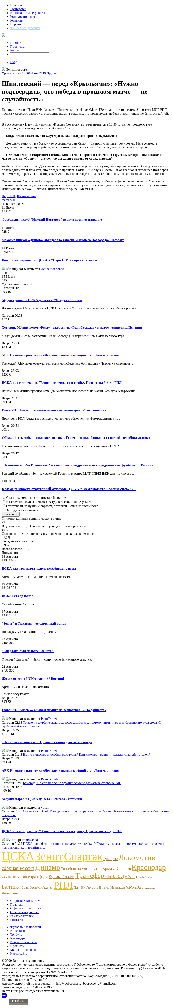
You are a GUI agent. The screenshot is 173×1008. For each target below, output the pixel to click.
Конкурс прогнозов (24, 16)
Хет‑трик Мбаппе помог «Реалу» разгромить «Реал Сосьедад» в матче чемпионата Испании (72, 327)
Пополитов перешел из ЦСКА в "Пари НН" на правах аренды (49, 260)
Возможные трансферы (30, 877)
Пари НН (8, 196)
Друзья (52, 73)
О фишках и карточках (26, 908)
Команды (16, 20)
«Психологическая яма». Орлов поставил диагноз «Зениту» (47, 742)
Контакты (17, 920)
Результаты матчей (23, 942)
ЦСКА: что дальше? (17, 596)
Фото (38, 73)
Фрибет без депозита (25, 28)
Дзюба (148, 877)
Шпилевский (26, 196)
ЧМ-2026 (135, 887)
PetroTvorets (49, 718)
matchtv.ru (9, 200)
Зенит (49, 856)
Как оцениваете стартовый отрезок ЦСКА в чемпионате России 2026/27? (69, 489)
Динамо (47, 867)
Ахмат (47, 887)
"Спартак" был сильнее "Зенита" (28, 651)
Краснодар (149, 867)
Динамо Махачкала (112, 887)
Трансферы (18, 9)
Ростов (95, 868)
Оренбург (36, 887)
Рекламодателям (22, 916)
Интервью (17, 930)
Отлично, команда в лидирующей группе (36, 497)
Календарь (17, 938)
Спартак (83, 856)
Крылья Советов (116, 868)
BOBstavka (30, 840)
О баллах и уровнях (24, 912)
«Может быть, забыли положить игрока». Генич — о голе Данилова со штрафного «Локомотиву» (76, 437)
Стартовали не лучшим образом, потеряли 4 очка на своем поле (52, 506)
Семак (6, 877)
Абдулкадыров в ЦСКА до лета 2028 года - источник (42, 300)
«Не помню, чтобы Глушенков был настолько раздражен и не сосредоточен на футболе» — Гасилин (77, 465)
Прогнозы (17, 46)
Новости (16, 43)
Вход (13, 62)
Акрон (92, 887)
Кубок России (61, 876)
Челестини (10, 893)
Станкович (150, 887)
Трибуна (16, 934)
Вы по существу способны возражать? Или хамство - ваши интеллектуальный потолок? (86, 754)
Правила (16, 5)
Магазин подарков (23, 949)
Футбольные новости (25, 927)
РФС (115, 859)
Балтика (11, 887)
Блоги (14, 50)
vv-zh (45, 807)
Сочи (25, 887)
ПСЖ (140, 877)
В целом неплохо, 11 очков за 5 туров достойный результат (48, 502)
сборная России (18, 868)
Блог (23, 73)
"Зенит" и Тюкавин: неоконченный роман (34, 623)
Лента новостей (52, 269)
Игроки (15, 24)
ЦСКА (18, 856)
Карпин (83, 868)
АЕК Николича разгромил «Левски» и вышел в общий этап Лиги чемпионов (61, 355)
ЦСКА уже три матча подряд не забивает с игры (39, 568)
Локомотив (137, 857)
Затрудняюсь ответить (22, 510)
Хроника (8, 73)
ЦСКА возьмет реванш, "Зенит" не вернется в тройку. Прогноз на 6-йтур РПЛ (62, 382)
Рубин (107, 859)
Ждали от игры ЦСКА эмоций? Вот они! (33, 678)
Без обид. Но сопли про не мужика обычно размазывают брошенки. (72, 783)
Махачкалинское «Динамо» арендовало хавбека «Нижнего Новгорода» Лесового (63, 240)
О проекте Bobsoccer (25, 901)
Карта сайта (18, 953)
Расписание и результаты (28, 13)
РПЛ (63, 885)
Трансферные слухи (105, 875)
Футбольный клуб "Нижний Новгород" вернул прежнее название (52, 219)
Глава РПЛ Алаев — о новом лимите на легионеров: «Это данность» (54, 410)
